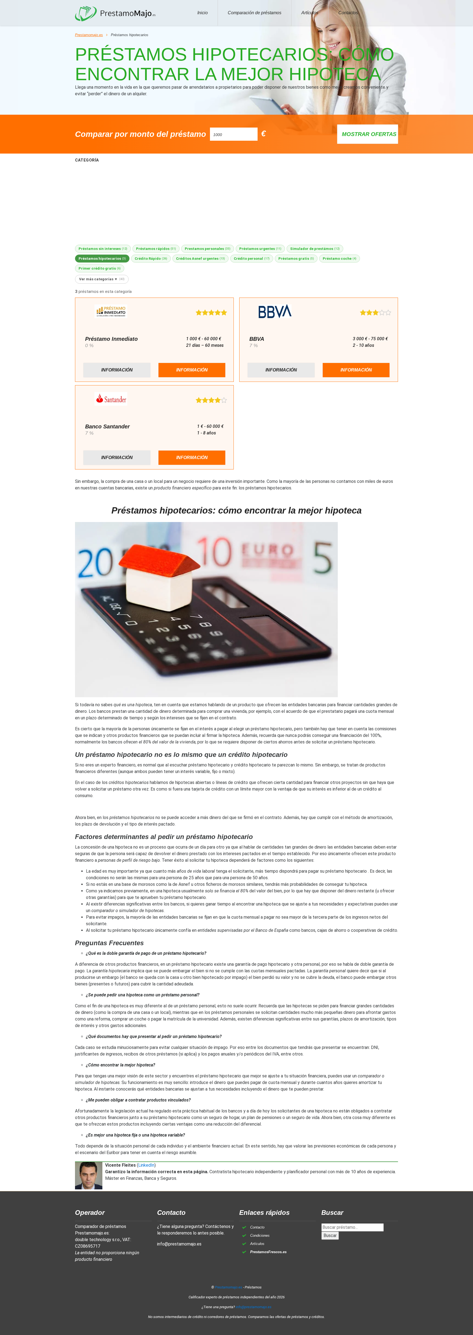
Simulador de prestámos (315, 249)
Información (117, 370)
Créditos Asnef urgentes (200, 258)
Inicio (202, 12)
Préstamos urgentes (260, 249)
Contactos (348, 12)
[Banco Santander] (110, 399)
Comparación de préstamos (254, 12)
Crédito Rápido (151, 258)
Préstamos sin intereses (103, 249)
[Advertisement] (236, 204)
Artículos (309, 12)
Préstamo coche (339, 258)
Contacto (257, 1227)
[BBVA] (275, 312)
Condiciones (260, 1235)
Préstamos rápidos (156, 249)
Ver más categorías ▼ (102, 279)
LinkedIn (146, 1165)
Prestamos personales (207, 249)
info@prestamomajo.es (179, 1244)
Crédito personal (252, 258)
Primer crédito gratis (100, 268)
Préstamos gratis (296, 258)
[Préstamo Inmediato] (110, 312)
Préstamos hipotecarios (102, 258)
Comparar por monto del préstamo (140, 134)
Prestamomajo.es (89, 35)
